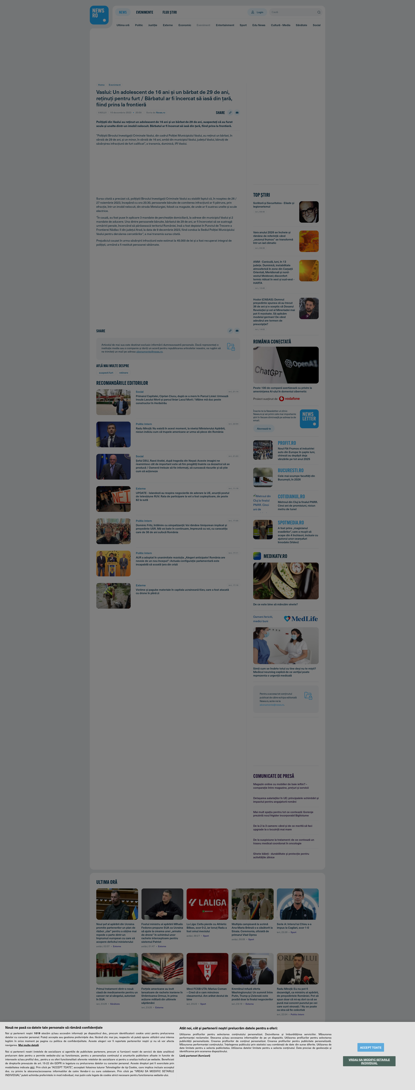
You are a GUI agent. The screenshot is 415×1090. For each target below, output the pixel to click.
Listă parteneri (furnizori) (194, 1055)
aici (32, 1067)
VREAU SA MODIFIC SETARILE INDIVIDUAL (369, 1061)
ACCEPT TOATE (370, 1047)
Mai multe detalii (28, 1045)
